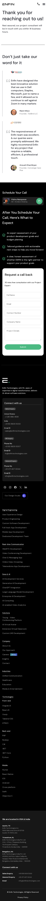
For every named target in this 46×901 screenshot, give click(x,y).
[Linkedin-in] (25, 487)
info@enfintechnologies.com (29, 881)
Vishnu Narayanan (19, 199)
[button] (44, 4)
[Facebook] (15, 487)
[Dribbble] (5, 487)
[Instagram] (10, 487)
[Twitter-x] (20, 487)
